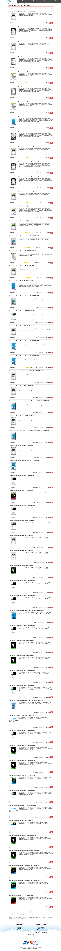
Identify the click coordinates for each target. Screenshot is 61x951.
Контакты (19, 926)
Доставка (19, 927)
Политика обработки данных (41, 932)
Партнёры (19, 929)
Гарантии (19, 928)
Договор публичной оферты (41, 931)
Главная (9, 3)
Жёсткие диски (15, 3)
